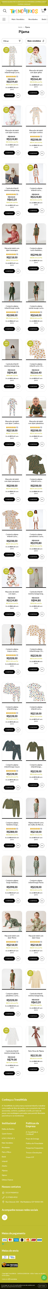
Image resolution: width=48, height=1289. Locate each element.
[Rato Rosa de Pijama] (42, 1069)
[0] (43, 11)
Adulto (4, 1166)
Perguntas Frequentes (34, 1148)
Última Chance (7, 1180)
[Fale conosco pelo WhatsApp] (44, 1277)
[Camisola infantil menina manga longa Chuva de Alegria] (18, 1073)
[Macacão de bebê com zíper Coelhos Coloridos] (18, 444)
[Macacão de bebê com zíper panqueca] (18, 499)
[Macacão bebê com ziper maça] (42, 959)
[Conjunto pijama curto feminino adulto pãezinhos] (42, 268)
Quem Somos (7, 1134)
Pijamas (5, 1170)
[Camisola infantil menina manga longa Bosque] (42, 614)
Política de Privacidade (34, 1143)
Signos (4, 1175)
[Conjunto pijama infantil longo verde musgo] (18, 329)
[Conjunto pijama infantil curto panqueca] (18, 555)
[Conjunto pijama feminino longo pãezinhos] (18, 845)
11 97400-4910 (11, 1197)
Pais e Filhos (6, 1152)
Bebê (4, 1157)
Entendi (42, 1286)
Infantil (4, 1161)
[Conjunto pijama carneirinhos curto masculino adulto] (42, 557)
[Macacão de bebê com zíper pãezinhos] (42, 444)
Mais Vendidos (18, 19)
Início (20, 27)
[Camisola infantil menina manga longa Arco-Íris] (18, 213)
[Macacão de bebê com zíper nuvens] (18, 153)
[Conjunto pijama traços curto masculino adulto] (18, 672)
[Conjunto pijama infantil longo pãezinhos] (42, 785)
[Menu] (4, 19)
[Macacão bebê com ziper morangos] (18, 271)
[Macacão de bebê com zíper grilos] (42, 93)
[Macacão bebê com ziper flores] (18, 959)
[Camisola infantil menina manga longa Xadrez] (18, 386)
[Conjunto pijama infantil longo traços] (18, 788)
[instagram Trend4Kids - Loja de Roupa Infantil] (4, 1217)
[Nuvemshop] (9, 1279)
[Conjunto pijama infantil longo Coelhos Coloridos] (18, 730)
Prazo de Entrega (32, 1139)
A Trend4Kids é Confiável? (32, 1133)
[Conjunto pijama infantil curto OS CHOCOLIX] (42, 386)
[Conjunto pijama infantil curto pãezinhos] (42, 499)
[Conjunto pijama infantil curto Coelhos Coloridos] (42, 727)
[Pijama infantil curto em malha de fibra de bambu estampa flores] (42, 845)
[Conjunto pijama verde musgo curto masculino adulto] (42, 329)
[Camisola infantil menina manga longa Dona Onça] (42, 1016)
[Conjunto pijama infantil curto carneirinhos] (42, 211)
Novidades (33, 19)
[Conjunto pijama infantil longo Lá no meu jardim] (18, 95)
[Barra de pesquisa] (5, 10)
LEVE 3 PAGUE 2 (8, 1138)
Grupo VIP (30, 1157)
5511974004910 (12, 1192)
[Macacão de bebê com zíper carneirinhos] (18, 614)
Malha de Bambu (8, 1129)
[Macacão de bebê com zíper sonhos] (42, 153)
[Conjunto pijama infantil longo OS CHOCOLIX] (42, 669)
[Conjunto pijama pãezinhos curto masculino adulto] (18, 1014)
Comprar (9, 95)
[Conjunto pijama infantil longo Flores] (42, 901)
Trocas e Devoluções (34, 1152)
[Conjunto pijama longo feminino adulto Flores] (18, 901)
